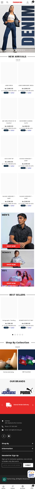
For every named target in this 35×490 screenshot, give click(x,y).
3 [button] (14, 50)
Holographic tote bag (9, 320)
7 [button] (22, 50)
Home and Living (8, 372)
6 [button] (20, 50)
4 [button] (16, 50)
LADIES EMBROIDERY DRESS (26, 85)
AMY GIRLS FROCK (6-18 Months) (9, 122)
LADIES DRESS (9, 85)
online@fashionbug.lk (15, 430)
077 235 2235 (13, 426)
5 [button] (18, 50)
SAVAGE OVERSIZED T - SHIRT (26, 160)
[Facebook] (4, 436)
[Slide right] (33, 405)
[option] (17, 29)
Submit (28, 465)
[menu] (2, 2)
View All (18, 60)
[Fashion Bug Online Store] (8, 359)
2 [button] (13, 50)
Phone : (7, 426)
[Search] (7, 2)
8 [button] (24, 50)
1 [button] (11, 50)
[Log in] (28, 2)
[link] (17, 405)
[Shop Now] (17, 231)
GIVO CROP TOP (9, 158)
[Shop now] (17, 259)
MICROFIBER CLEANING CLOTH (26, 122)
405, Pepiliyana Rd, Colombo (13, 423)
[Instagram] (9, 436)
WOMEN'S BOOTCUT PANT (26, 320)
